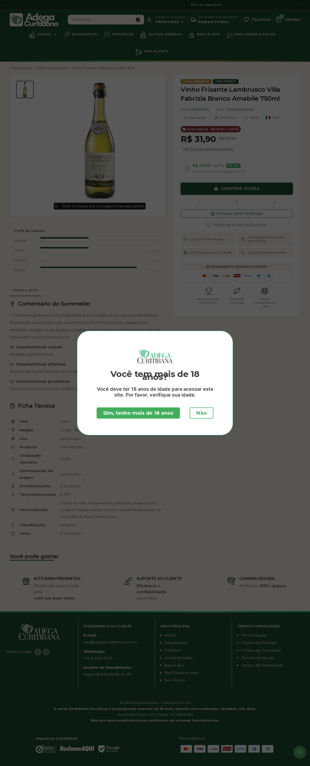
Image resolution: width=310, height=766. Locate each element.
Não (201, 413)
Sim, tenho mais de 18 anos (138, 413)
